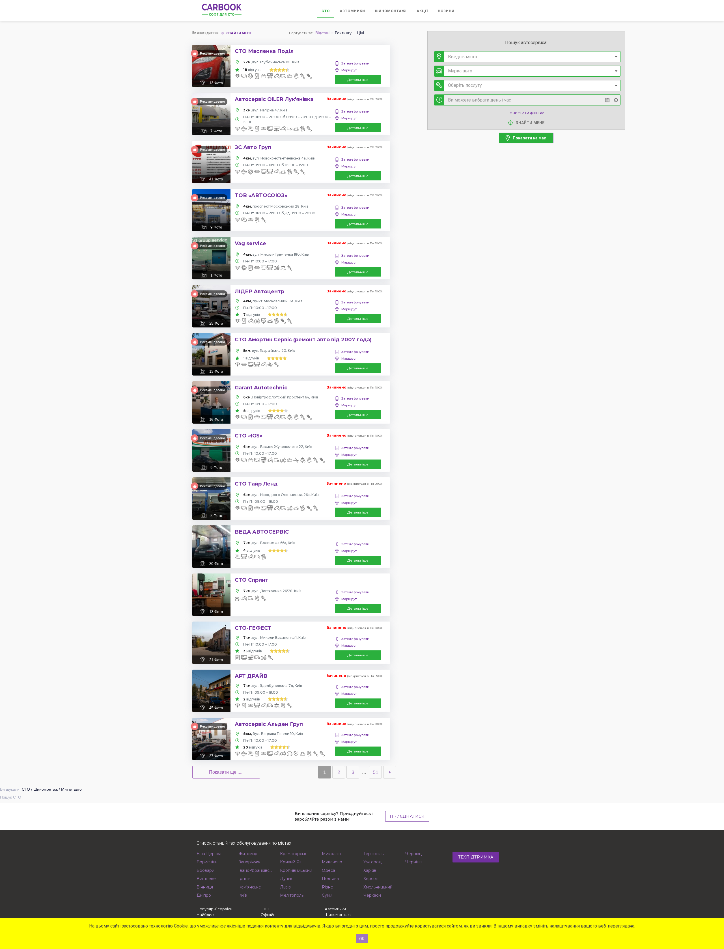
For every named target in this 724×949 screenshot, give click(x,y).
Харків (369, 870)
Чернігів (413, 861)
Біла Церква (209, 853)
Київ (242, 895)
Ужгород (372, 861)
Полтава (330, 878)
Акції (422, 11)
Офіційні (268, 914)
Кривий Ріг (291, 861)
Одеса (328, 870)
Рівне (327, 887)
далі (389, 772)
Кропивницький (296, 870)
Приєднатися (407, 816)
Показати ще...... (226, 772)
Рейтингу (343, 33)
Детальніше (358, 79)
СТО (326, 11)
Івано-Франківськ (255, 870)
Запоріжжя (249, 861)
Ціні (360, 33)
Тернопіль (373, 853)
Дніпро (204, 895)
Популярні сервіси (214, 909)
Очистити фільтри (527, 113)
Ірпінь (244, 878)
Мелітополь (291, 895)
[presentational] (616, 56)
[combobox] (527, 56)
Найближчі (207, 914)
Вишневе (206, 878)
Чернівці (414, 853)
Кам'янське (249, 887)
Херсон (370, 878)
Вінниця (205, 887)
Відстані (323, 33)
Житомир (247, 853)
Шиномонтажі (391, 11)
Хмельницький (378, 887)
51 (375, 772)
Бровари (205, 870)
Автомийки (352, 11)
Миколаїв (331, 853)
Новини (446, 11)
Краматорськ (293, 853)
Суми (327, 895)
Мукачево (332, 861)
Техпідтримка (475, 857)
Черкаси (372, 895)
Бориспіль (207, 861)
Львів (285, 887)
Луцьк (286, 878)
